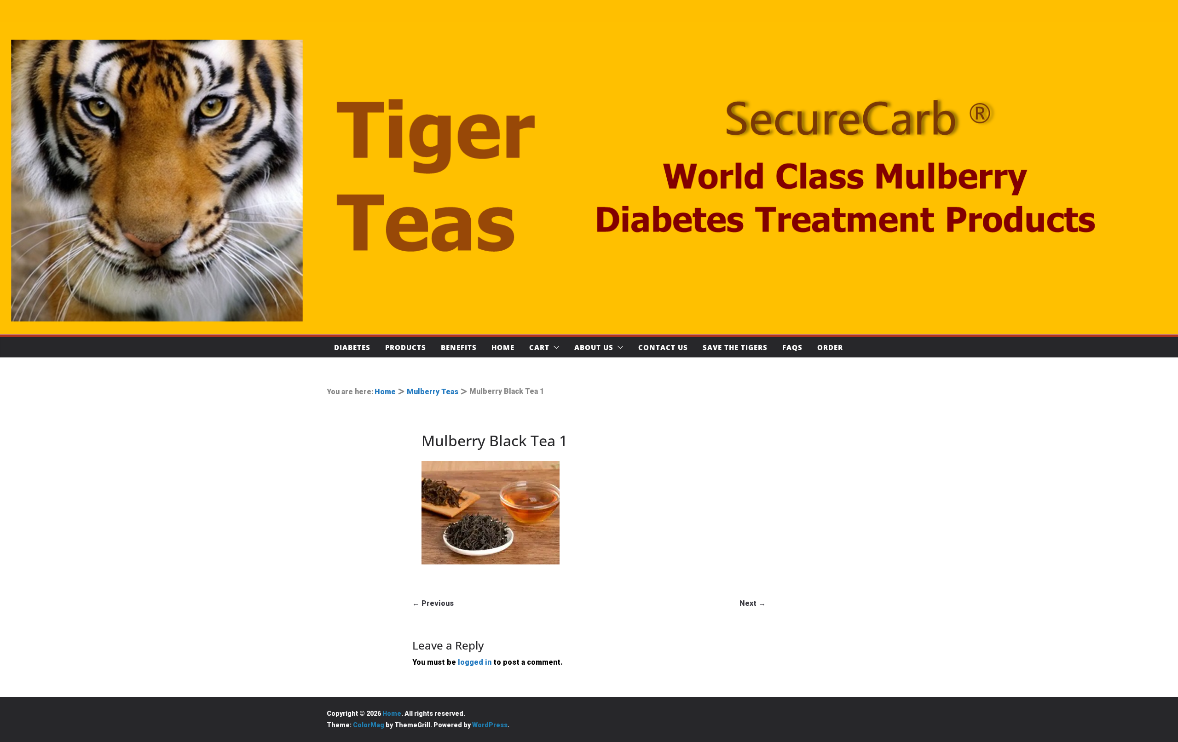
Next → (752, 603)
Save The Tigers (735, 347)
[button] (554, 347)
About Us (593, 347)
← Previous (433, 603)
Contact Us (663, 347)
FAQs (792, 347)
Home (502, 347)
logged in (474, 662)
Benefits (459, 347)
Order (830, 347)
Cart (539, 347)
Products (405, 347)
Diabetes (352, 347)
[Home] (589, 178)
